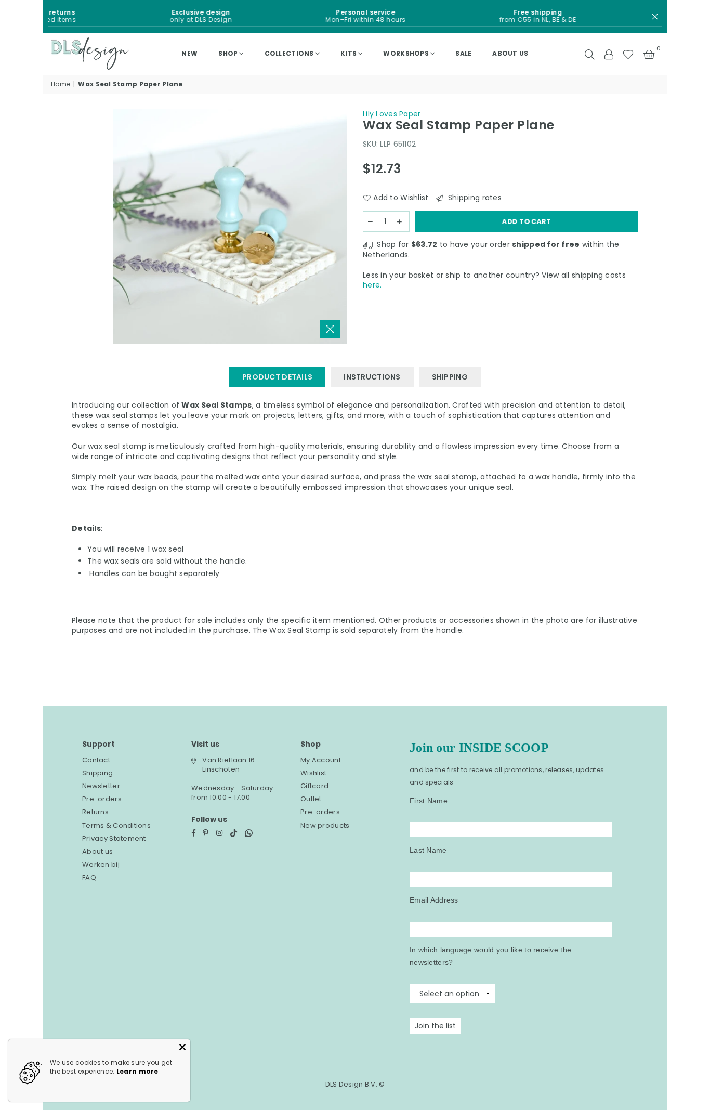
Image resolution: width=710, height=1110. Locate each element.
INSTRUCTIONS (372, 377)
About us (510, 53)
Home (60, 84)
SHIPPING (450, 377)
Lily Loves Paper (391, 114)
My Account (320, 760)
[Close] (182, 1047)
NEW (189, 53)
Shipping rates (473, 198)
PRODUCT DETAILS (277, 377)
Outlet (311, 799)
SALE (463, 53)
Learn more (137, 1071)
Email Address (434, 900)
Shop (228, 53)
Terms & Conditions (116, 825)
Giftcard (314, 786)
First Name (429, 800)
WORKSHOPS (406, 53)
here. (372, 285)
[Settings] (608, 53)
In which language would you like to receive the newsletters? (490, 956)
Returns (95, 812)
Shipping (97, 773)
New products (324, 825)
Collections (289, 53)
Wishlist (313, 773)
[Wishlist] (628, 53)
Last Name (428, 850)
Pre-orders (102, 799)
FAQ (89, 877)
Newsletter (101, 786)
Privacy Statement (114, 838)
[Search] (589, 53)
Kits (348, 53)
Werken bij (101, 864)
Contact (96, 760)
